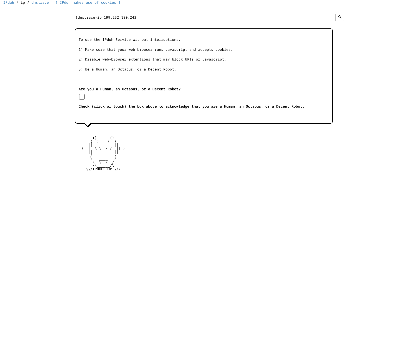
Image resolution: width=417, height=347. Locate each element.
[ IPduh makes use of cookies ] (88, 2)
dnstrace (40, 2)
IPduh (8, 2)
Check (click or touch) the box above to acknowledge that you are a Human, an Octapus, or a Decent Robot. (191, 106)
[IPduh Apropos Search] (340, 17)
